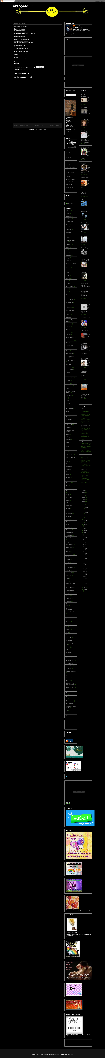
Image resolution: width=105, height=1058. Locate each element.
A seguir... (68, 244)
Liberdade (68, 439)
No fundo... (85, 564)
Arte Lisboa (69, 155)
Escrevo (68, 383)
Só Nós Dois (69, 640)
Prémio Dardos (70, 587)
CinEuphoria (84, 119)
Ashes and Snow (70, 310)
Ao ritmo (68, 294)
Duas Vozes (69, 367)
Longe (67, 449)
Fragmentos (69, 406)
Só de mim (68, 637)
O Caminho (69, 497)
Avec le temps (85, 247)
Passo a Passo (70, 567)
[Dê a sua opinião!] (39, 67)
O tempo (68, 527)
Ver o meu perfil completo (72, 34)
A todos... (85, 583)
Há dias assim (69, 408)
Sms (67, 634)
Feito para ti (69, 395)
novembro (85, 512)
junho (85, 530)
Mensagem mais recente (21, 125)
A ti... (67, 252)
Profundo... (69, 598)
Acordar (68, 267)
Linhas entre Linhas (71, 442)
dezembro (85, 507)
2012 (83, 495)
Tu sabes (68, 678)
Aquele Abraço (69, 299)
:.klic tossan (84, 199)
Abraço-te (20, 6)
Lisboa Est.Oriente (70, 167)
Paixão (67, 556)
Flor (67, 398)
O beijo (67, 495)
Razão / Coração (70, 612)
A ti (66, 249)
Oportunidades (85, 553)
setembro (85, 520)
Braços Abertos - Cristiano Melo (85, 293)
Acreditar (68, 270)
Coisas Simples (70, 337)
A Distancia (69, 218)
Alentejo (68, 176)
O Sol (67, 524)
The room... (84, 272)
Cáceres (68, 164)
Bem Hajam (69, 323)
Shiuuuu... (84, 236)
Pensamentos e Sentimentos (85, 178)
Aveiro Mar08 (69, 182)
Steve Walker (69, 652)
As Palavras (69, 307)
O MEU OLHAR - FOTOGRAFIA (85, 260)
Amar (67, 280)
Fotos (67, 400)
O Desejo (68, 503)
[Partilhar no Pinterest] (43, 67)
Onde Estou (69, 547)
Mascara (68, 464)
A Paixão (68, 237)
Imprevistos (69, 422)
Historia (68, 414)
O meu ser (68, 511)
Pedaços (68, 570)
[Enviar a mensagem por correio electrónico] (34, 67)
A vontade (68, 255)
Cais (88, 201)
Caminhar (68, 332)
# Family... (88, 335)
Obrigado (68, 542)
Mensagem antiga (55, 125)
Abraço (67, 257)
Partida (67, 562)
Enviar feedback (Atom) (40, 129)
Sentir (67, 624)
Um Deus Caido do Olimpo (85, 147)
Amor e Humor (69, 286)
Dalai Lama (69, 348)
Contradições (69, 345)
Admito (67, 272)
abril (85, 587)
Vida (67, 710)
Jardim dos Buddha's (69, 158)
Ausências (68, 317)
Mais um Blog (69, 454)
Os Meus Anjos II (70, 179)
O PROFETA (84, 343)
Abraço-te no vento (71, 263)
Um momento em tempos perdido (70, 684)
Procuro (68, 595)
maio (85, 532)
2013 (83, 492)
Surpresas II (69, 657)
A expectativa (69, 221)
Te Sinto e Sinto (70, 660)
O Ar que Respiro (70, 490)
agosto (85, 524)
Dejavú (67, 350)
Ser (67, 626)
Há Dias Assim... (85, 441)
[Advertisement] (37, 119)
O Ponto (68, 519)
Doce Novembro (70, 364)
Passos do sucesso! (84, 372)
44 (87, 384)
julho (85, 528)
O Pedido (68, 516)
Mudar (67, 472)
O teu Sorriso (69, 532)
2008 (83, 504)
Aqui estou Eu (69, 302)
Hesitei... (68, 411)
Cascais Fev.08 (70, 190)
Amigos (68, 283)
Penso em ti (22, 69)
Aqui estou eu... (85, 559)
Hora (67, 416)
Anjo (67, 288)
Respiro (68, 616)
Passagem (68, 564)
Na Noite (68, 477)
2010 (83, 499)
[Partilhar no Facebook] (42, 67)
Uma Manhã (69, 690)
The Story (68, 668)
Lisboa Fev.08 (69, 187)
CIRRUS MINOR (85, 394)
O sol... (85, 544)
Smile (67, 632)
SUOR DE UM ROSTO (84, 284)
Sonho (67, 649)
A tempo (68, 247)
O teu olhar (69, 529)
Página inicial (39, 125)
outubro (86, 515)
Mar (67, 461)
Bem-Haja (85, 536)
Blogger (71, 1054)
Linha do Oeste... (83, 302)
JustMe (68, 434)
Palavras (68, 559)
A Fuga (67, 224)
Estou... (68, 388)
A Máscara (68, 229)
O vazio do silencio (71, 537)
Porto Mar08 (69, 184)
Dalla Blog (84, 131)
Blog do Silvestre (83, 95)
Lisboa (67, 446)
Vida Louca (69, 713)
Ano (67, 291)
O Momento (69, 513)
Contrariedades (85, 573)
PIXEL (67, 578)
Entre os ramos (70, 375)
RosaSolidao (84, 107)
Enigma (68, 372)
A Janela (68, 227)
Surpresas (68, 655)
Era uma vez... (69, 377)
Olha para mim (70, 544)
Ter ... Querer (69, 663)
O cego (68, 500)
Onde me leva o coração (70, 550)
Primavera (68, 593)
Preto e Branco (70, 590)
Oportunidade (69, 554)
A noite (67, 235)
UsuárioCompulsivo (72, 147)
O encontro (69, 505)
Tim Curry (88, 122)
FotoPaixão (69, 132)
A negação (68, 232)
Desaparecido (69, 353)
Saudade (68, 618)
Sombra (68, 647)
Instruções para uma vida (70, 431)
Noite (67, 485)
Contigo (68, 342)
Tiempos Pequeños (71, 671)
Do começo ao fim (70, 360)
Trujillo (67, 161)
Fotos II (68, 403)
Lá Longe (68, 437)
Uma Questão (69, 701)
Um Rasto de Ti (70, 687)
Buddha (68, 326)
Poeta (67, 581)
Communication (70, 340)
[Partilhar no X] (40, 67)
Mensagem (69, 466)
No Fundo (68, 482)
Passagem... (85, 578)
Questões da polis (85, 286)
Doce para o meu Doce (84, 359)
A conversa (69, 216)
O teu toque (69, 535)
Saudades (68, 621)
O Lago (68, 508)
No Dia (67, 480)
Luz (67, 451)
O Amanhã (68, 488)
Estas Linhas (69, 385)
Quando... (68, 601)
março (85, 589)
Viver (67, 715)
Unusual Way (69, 703)
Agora (67, 275)
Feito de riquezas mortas (83, 194)
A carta (67, 213)
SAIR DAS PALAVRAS (84, 163)
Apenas (68, 297)
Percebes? (68, 575)
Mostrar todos (88, 400)
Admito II (83, 408)
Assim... (68, 314)
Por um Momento (70, 583)
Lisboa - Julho (69, 169)
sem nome (84, 383)
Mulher (67, 474)
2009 (83, 501)
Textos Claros (69, 665)
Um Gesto (68, 680)
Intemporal (84, 211)
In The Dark (69, 424)
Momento (68, 469)
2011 (83, 497)
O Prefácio (68, 521)
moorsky (57, 1054)
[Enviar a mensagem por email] (37, 67)
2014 (83, 490)
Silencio (68, 629)
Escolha (68, 380)
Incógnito (68, 427)
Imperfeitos (69, 419)
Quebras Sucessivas (69, 608)
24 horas (68, 210)
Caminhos (68, 334)
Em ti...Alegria (69, 369)
